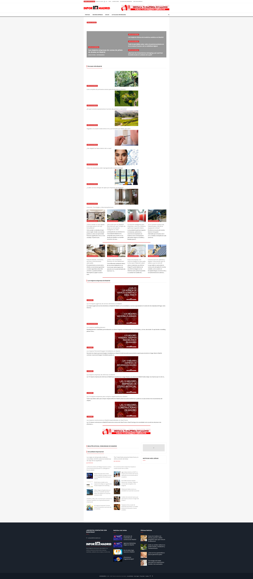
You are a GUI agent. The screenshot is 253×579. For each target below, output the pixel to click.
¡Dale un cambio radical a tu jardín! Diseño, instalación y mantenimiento (156, 546)
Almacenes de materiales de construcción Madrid (130, 537)
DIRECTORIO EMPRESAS (137, 1)
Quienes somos (115, 1)
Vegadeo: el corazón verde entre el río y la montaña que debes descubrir (109, 129)
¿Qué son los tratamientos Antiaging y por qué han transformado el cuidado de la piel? (145, 54)
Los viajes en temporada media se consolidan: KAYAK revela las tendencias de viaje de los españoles (99, 458)
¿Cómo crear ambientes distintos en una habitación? (115, 260)
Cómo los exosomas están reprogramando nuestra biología (105, 168)
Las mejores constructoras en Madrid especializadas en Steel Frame (107, 420)
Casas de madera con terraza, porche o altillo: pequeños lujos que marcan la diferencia (156, 538)
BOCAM (107, 14)
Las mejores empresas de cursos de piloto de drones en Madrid (105, 51)
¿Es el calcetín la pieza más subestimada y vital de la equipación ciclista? (156, 226)
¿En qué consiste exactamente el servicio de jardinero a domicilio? (107, 109)
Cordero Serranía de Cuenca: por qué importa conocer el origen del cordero (130, 498)
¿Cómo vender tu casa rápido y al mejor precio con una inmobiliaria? (95, 226)
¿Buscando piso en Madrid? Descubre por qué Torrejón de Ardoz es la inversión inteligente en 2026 (116, 227)
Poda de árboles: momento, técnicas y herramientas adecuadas (95, 261)
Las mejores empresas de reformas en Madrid (101, 375)
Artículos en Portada (93, 47)
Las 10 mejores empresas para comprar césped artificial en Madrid (107, 396)
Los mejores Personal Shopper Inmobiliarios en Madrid (103, 351)
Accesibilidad (130, 576)
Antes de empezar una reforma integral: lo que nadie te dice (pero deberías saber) (136, 261)
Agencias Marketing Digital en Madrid (130, 544)
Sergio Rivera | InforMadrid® (96, 55)
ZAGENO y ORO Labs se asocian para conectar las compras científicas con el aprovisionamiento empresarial (99, 500)
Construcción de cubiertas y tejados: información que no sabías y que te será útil (156, 261)
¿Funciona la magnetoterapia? (129, 558)
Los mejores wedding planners (96, 327)
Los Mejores (90, 300)
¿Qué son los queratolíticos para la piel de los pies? (156, 553)
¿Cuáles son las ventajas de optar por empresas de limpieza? (105, 188)
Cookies (147, 576)
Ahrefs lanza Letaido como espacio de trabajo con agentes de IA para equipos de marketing (103, 483)
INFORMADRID (102, 576)
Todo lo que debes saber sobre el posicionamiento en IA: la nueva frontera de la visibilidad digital (146, 45)
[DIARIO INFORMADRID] (97, 8)
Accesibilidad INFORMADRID (126, 1)
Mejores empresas (98, 14)
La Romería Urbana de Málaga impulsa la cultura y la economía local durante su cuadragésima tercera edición (99, 468)
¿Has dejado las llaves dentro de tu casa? (99, 148)
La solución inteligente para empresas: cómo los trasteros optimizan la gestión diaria (136, 226)
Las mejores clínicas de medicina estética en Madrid (145, 37)
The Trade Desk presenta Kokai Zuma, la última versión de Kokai (126, 458)
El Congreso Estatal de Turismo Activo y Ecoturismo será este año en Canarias (102, 507)
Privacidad (142, 576)
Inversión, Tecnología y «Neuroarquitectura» (100, 207)
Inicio (110, 1)
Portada (87, 14)
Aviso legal (136, 576)
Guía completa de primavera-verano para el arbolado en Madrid (106, 89)
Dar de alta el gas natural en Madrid (129, 551)
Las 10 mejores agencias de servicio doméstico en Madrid (104, 304)
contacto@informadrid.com (94, 538)
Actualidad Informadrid (119, 14)
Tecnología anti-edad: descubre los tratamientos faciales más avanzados (156, 562)
